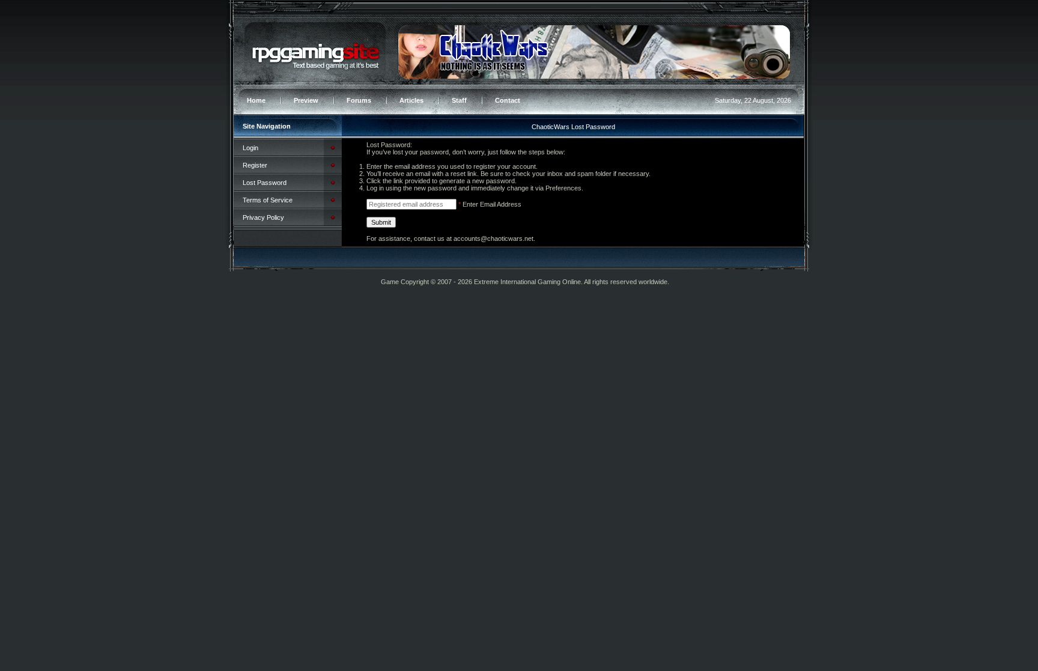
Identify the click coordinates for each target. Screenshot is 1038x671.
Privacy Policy (263, 217)
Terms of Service (268, 200)
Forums (359, 100)
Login (250, 147)
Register (255, 165)
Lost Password (265, 182)
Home (256, 100)
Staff (459, 100)
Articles (411, 100)
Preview (306, 100)
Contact (507, 100)
